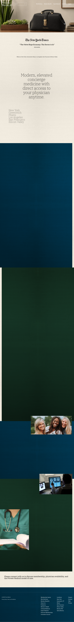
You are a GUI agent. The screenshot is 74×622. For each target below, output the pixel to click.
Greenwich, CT (60, 601)
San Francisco (17, 119)
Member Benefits (48, 3)
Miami (12, 115)
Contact (70, 599)
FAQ (69, 601)
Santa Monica (60, 610)
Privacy (70, 603)
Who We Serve (39, 3)
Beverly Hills (60, 608)
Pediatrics (43, 605)
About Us (43, 603)
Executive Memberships (47, 612)
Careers (70, 597)
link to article (37, 47)
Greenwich (15, 112)
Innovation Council (45, 614)
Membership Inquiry (46, 597)
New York (14, 110)
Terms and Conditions (12, 599)
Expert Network (56, 3)
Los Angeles (16, 117)
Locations (64, 3)
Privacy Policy (4, 599)
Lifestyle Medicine (45, 608)
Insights (69, 3)
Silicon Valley (16, 122)
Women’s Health (45, 606)
